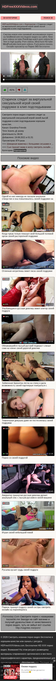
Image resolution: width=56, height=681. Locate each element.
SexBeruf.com (13, 37)
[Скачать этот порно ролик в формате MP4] (25, 90)
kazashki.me (13, 619)
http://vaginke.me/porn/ (28, 628)
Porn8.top (27, 39)
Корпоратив (20, 150)
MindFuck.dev (10, 44)
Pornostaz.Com (11, 616)
